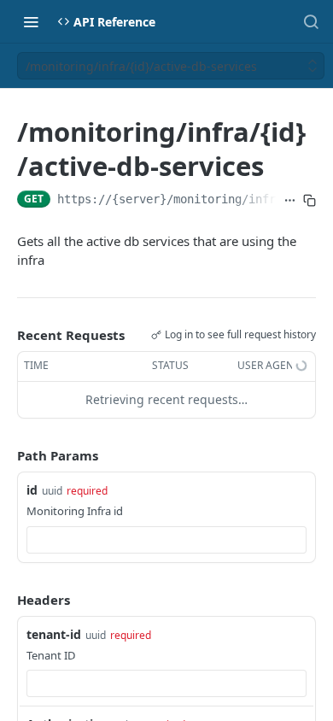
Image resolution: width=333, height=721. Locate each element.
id (32, 490)
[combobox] (166, 540)
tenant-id (53, 634)
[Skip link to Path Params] (5, 455)
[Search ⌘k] (310, 21)
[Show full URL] (289, 201)
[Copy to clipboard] (309, 201)
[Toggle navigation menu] (30, 21)
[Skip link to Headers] (5, 600)
